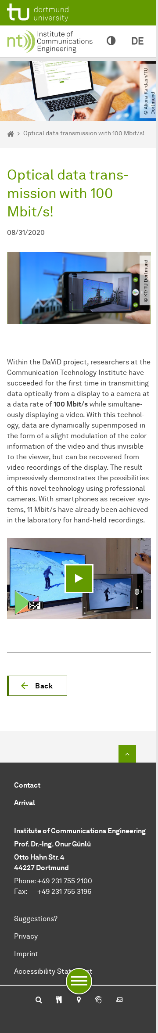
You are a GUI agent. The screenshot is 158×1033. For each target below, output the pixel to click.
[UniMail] (119, 1000)
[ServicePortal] (98, 1000)
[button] (37, 686)
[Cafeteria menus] (59, 1000)
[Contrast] (111, 41)
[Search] (39, 1000)
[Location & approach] (78, 1000)
